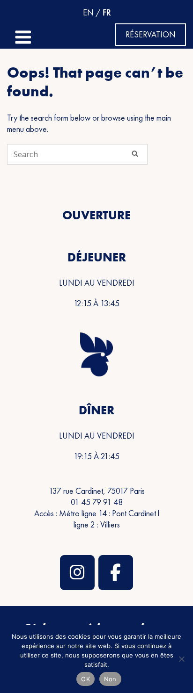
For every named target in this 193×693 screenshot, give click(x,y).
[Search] (135, 153)
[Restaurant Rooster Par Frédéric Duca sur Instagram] (77, 572)
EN (88, 12)
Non (110, 679)
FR (107, 12)
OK (85, 679)
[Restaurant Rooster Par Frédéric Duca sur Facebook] (115, 572)
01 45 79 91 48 (97, 502)
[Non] (181, 659)
